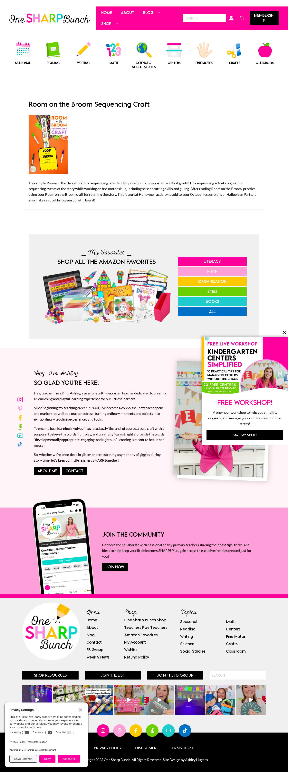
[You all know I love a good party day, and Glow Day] (37, 700)
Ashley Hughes (196, 759)
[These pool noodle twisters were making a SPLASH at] (68, 700)
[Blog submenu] (159, 13)
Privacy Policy (107, 748)
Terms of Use (182, 748)
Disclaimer (145, 748)
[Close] (284, 332)
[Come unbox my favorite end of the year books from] (129, 700)
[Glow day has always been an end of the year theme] (98, 700)
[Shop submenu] (117, 24)
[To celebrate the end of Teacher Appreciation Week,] (159, 700)
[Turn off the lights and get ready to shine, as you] (190, 700)
